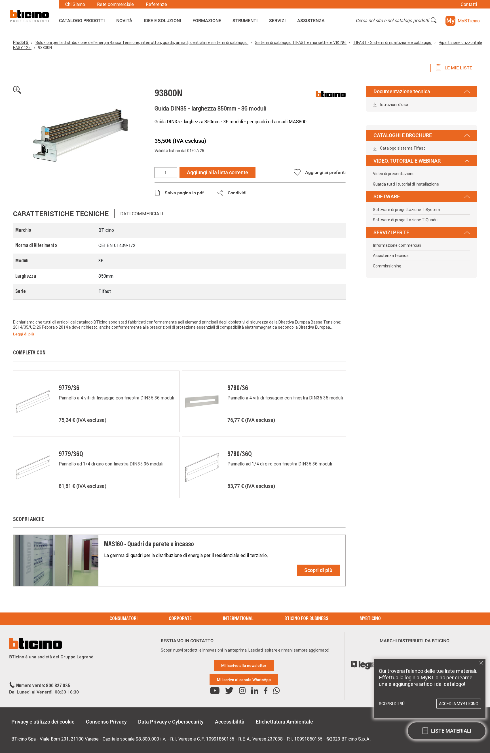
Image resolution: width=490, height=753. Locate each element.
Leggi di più (23, 334)
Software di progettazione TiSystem (406, 209)
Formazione (207, 20)
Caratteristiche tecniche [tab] (61, 214)
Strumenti (245, 20)
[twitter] (229, 691)
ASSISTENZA (311, 20)
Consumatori (123, 619)
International (238, 619)
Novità (124, 20)
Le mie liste (458, 68)
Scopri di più (318, 570)
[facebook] (265, 691)
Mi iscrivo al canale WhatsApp (244, 679)
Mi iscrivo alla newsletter (243, 665)
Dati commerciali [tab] (141, 213)
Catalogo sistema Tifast (402, 148)
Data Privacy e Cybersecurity (171, 722)
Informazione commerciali (397, 245)
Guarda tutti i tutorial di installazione (406, 184)
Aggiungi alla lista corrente (217, 172)
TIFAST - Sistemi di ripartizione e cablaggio (392, 42)
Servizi (277, 20)
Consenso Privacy (106, 722)
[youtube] (214, 691)
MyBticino (370, 619)
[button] (462, 21)
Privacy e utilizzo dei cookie (43, 722)
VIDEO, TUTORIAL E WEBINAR (407, 161)
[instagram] (242, 691)
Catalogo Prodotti (82, 20)
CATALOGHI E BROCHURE (402, 135)
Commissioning (387, 266)
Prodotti (21, 42)
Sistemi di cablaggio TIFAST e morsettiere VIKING (301, 42)
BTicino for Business (306, 619)
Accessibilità (229, 722)
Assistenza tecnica (391, 255)
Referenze (156, 4)
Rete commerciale (115, 4)
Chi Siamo (75, 4)
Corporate (180, 619)
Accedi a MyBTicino (458, 703)
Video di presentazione (394, 173)
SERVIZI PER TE (391, 232)
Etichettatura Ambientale (284, 722)
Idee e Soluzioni (162, 20)
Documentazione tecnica (401, 91)
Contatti (469, 4)
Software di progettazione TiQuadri (405, 219)
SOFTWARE (386, 196)
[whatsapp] (276, 691)
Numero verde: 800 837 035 (43, 686)
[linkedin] (254, 691)
